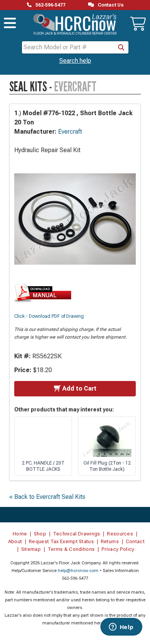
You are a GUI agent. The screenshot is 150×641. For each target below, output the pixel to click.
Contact (135, 541)
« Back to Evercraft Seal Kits (47, 496)
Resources (120, 534)
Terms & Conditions (71, 549)
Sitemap (31, 549)
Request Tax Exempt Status (61, 541)
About (15, 541)
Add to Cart (79, 388)
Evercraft (70, 131)
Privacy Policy (118, 549)
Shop (40, 534)
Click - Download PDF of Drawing (49, 316)
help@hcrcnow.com (78, 570)
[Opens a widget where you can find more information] (121, 627)
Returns (110, 541)
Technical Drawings (76, 534)
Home (20, 534)
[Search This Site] (121, 47)
